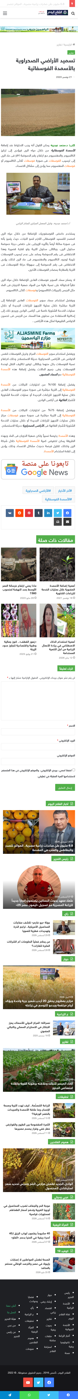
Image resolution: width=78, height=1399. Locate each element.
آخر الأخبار (64, 490)
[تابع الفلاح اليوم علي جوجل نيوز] (38, 468)
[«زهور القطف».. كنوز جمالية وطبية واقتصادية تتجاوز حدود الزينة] (18, 620)
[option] (39, 887)
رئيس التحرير (69, 1294)
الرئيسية (68, 44)
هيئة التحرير (10, 1318)
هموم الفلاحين (33, 1339)
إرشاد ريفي (46, 1301)
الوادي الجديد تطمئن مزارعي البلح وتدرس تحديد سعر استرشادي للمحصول (39, 1185)
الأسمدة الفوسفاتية (57, 498)
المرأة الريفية (33, 1329)
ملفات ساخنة (50, 1337)
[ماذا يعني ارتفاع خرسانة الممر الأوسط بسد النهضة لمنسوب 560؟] (18, 564)
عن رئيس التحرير (13, 1333)
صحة (67, 1352)
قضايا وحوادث (33, 1298)
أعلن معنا (11, 1305)
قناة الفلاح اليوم (66, 1316)
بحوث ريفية (51, 1327)
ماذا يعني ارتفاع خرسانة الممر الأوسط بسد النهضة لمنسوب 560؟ (19, 589)
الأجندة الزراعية (68, 1305)
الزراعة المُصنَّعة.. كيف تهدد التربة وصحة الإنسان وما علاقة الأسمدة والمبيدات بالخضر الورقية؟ (27, 1109)
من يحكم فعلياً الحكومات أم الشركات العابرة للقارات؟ (28, 943)
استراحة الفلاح (50, 1348)
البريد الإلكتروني (66, 740)
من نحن (12, 1325)
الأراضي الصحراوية (37, 490)
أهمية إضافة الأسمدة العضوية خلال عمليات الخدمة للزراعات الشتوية (58, 589)
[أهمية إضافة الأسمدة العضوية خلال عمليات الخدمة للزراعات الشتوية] (57, 564)
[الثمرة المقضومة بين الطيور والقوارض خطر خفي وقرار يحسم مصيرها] (64, 1129)
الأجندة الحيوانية (68, 1326)
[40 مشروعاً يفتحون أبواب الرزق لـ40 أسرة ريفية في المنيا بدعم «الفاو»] (64, 1238)
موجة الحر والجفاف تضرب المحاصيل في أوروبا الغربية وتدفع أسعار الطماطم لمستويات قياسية (27, 1209)
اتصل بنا (11, 1312)
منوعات (30, 1348)
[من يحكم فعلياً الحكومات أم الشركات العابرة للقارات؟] (64, 946)
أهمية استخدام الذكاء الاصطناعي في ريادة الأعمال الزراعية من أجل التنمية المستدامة (58, 647)
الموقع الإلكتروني (66, 755)
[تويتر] (58, 513)
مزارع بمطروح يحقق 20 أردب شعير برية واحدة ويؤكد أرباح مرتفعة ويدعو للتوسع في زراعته (39, 1002)
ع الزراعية (29, 1314)
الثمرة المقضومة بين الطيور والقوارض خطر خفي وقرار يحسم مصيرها (28, 1126)
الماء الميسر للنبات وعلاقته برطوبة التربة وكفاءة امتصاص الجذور (42, 1085)
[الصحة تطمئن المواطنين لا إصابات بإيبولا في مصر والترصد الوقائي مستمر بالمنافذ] (64, 1264)
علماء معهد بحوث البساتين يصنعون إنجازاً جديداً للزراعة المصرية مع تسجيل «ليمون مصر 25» (42, 902)
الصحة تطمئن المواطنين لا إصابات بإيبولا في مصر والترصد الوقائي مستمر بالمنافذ (27, 1263)
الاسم (71, 725)
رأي (32, 1307)
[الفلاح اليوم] (52, 12)
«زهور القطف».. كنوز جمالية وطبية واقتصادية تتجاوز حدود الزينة (19, 645)
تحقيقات (29, 1320)
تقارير (59, 44)
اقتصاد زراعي (50, 1309)
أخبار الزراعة (64, 1335)
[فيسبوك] (67, 513)
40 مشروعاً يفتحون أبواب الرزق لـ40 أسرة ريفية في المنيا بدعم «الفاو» (29, 1235)
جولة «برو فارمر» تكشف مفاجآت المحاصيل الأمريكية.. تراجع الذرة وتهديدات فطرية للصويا (31, 926)
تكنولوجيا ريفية (67, 1344)
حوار (50, 1294)
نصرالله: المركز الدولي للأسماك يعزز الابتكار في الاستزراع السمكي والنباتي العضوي (28, 1026)
